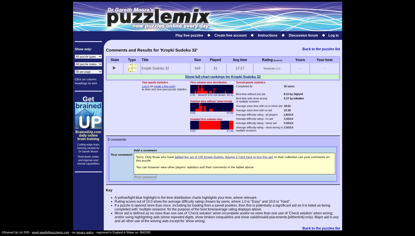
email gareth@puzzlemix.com (50, 232)
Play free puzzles (189, 35)
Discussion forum (303, 35)
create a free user (164, 86)
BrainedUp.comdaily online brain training (88, 131)
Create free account (230, 35)
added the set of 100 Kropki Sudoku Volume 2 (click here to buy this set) (224, 157)
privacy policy (85, 232)
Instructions (268, 35)
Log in (333, 35)
